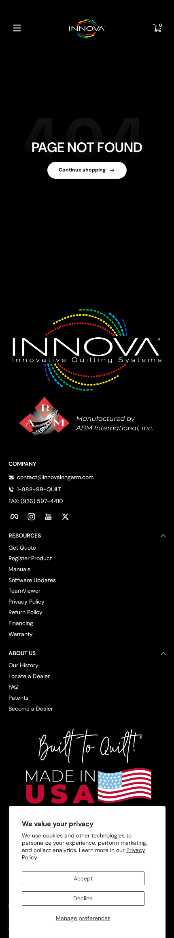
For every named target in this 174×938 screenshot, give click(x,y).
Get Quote (22, 547)
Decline (83, 898)
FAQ (13, 686)
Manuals (19, 569)
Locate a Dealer (29, 676)
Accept (83, 878)
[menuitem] (87, 548)
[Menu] (16, 27)
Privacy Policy (26, 601)
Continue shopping (82, 170)
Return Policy (25, 612)
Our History (23, 665)
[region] (87, 7)
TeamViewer (24, 590)
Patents (18, 697)
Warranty (20, 634)
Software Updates (32, 580)
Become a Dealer (30, 708)
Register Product (30, 558)
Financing (20, 623)
